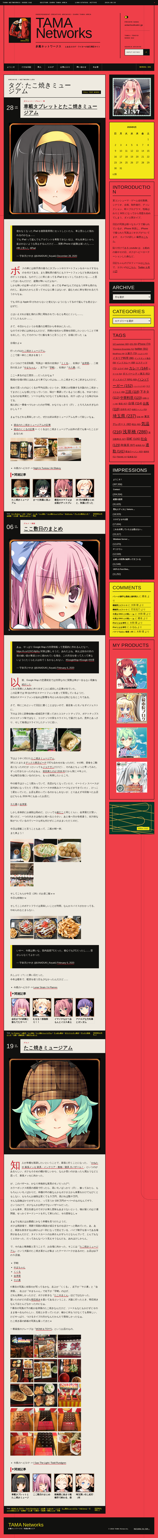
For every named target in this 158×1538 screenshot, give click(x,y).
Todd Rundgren (32, 1508)
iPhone (144, 344)
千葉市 (36, 1510)
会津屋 (85, 363)
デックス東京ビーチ (82, 514)
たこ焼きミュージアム (33, 350)
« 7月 (115, 174)
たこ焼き (42, 514)
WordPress (119, 354)
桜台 (136, 424)
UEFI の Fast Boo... (121, 569)
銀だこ (60, 812)
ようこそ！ (117, 479)
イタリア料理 (123, 358)
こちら (146, 263)
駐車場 (132, 457)
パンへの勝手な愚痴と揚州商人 (126, 596)
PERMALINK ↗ (97, 514)
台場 (15, 1035)
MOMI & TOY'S (17, 1508)
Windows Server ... (121, 539)
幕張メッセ (51, 1510)
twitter (141, 348)
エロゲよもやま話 (120, 519)
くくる (64, 363)
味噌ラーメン (139, 409)
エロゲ (51, 67)
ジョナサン (48, 767)
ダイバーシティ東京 (72, 1033)
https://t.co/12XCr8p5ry (28, 651)
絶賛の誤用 (117, 499)
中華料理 (131, 397)
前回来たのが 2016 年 (54, 771)
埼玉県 (124, 416)
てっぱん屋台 (58, 1033)
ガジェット (28, 101)
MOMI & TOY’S (44, 1329)
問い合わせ (81, 67)
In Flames (15, 1033)
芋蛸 (52, 367)
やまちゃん (30, 367)
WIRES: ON (145, 67)
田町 (133, 438)
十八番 (71, 367)
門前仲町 (122, 457)
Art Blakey (15, 514)
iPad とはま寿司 (119, 623)
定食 (140, 417)
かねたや (50, 1508)
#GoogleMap (72, 660)
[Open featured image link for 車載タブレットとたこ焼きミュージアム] (55, 168)
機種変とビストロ (120, 605)
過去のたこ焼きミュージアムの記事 (32, 425)
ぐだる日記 (26, 67)
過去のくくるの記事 (24, 429)
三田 (132, 391)
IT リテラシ (118, 549)
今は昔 (96, 67)
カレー (138, 368)
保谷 (122, 403)
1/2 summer (121, 344)
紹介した (26, 684)
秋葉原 (128, 445)
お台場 (43, 1508)
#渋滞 (91, 660)
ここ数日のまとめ (43, 528)
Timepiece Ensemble (123, 349)
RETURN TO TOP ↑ (142, 1529)
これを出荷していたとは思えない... (127, 529)
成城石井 (21, 1035)
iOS (23, 514)
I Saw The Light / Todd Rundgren (49, 1462)
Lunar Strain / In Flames (45, 987)
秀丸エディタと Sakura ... (124, 509)
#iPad (33, 248)
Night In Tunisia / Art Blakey (47, 468)
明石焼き (35, 1299)
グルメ (38, 101)
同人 (40, 67)
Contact (116, 489)
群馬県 (140, 445)
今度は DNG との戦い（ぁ (123, 614)
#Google (83, 660)
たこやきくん (61, 1295)
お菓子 (24, 1033)
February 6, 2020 (65, 667)
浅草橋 (135, 431)
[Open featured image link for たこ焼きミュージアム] (55, 1104)
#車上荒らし (23, 248)
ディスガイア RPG (125, 379)
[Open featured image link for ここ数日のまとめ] (55, 585)
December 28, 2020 (67, 256)
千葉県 (43, 1510)
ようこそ (11, 67)
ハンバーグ (139, 386)
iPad (29, 514)
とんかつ (142, 354)
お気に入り (65, 67)
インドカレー (126, 362)
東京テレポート (25, 516)
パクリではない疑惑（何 (123, 632)
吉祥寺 (125, 409)
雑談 (33, 523)
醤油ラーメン (134, 451)
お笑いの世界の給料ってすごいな (127, 559)
